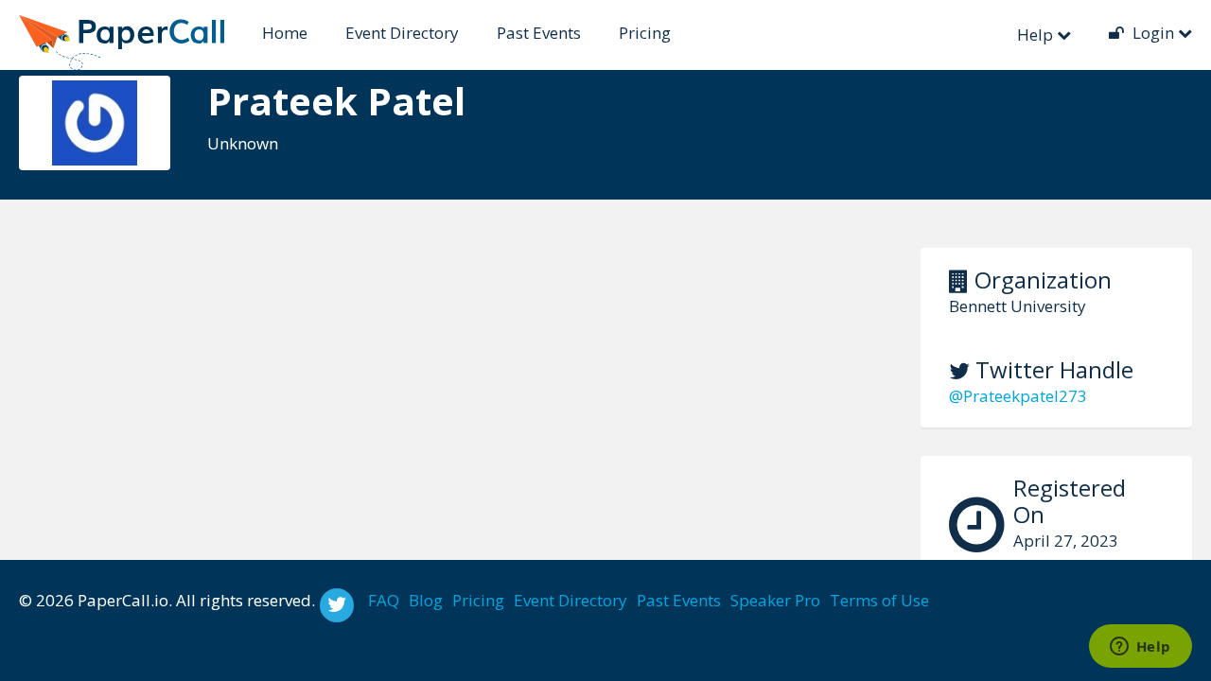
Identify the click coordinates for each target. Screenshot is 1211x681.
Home (284, 33)
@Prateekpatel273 (1018, 396)
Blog (426, 600)
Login (1153, 33)
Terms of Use (879, 600)
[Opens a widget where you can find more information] (1140, 648)
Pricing (645, 33)
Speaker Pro (775, 600)
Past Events (539, 33)
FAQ (383, 600)
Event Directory (402, 33)
